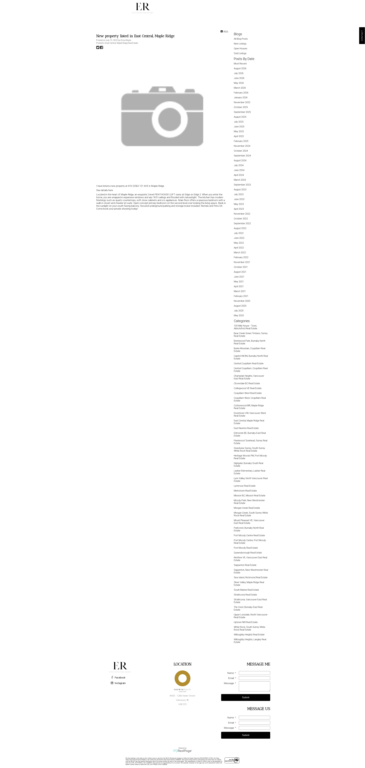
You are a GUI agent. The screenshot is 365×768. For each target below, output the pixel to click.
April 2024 (239, 175)
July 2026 (239, 73)
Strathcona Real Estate (245, 594)
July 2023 (239, 194)
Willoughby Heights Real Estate (249, 634)
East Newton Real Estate (246, 428)
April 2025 (239, 136)
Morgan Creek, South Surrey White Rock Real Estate (251, 514)
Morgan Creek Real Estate (247, 508)
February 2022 (241, 257)
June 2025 (239, 126)
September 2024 (242, 155)
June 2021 (239, 276)
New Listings (240, 43)
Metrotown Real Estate (245, 490)
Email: (231, 678)
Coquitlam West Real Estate (248, 393)
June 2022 (239, 238)
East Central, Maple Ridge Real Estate (121, 43)
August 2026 (240, 68)
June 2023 (239, 199)
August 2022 (240, 228)
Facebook (120, 677)
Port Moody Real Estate (246, 547)
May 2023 (239, 204)
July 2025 (239, 121)
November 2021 (242, 262)
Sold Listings (240, 53)
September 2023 (242, 184)
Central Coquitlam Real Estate (248, 363)
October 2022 (241, 218)
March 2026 (240, 87)
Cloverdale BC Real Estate (247, 383)
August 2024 (240, 160)
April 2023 (239, 209)
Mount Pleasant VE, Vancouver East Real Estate (249, 521)
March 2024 (240, 180)
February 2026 (241, 92)
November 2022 (242, 213)
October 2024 (241, 150)
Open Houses (240, 48)
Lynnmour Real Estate (245, 486)
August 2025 (240, 117)
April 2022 (239, 247)
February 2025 (241, 141)
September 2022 (242, 223)
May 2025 (239, 131)
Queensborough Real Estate (248, 552)
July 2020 (239, 310)
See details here (104, 190)
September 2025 (242, 112)
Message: (229, 683)
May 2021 (239, 281)
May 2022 (239, 242)
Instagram (120, 683)
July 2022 (239, 233)
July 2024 (239, 165)
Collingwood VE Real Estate (247, 388)
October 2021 (241, 267)
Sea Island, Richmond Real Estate (250, 577)
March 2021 (240, 291)
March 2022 (240, 252)
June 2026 (239, 78)
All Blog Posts (241, 38)
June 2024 (239, 170)
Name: (231, 673)
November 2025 (242, 102)
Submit (245, 697)
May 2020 (239, 315)
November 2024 (242, 146)
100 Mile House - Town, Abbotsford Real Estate (245, 327)
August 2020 (240, 305)
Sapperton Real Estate (245, 565)
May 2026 (239, 83)
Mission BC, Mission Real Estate (249, 495)
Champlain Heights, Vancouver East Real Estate (249, 377)
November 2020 (242, 301)
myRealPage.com (182, 751)
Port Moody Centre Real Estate (249, 535)
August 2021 (240, 272)
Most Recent (240, 63)
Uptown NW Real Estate (246, 622)
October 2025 (241, 107)
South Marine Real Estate (246, 590)
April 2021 (239, 286)
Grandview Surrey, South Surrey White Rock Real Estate (249, 449)
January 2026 (241, 97)
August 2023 (240, 189)
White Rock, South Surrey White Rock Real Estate (249, 628)
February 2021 (241, 296)
